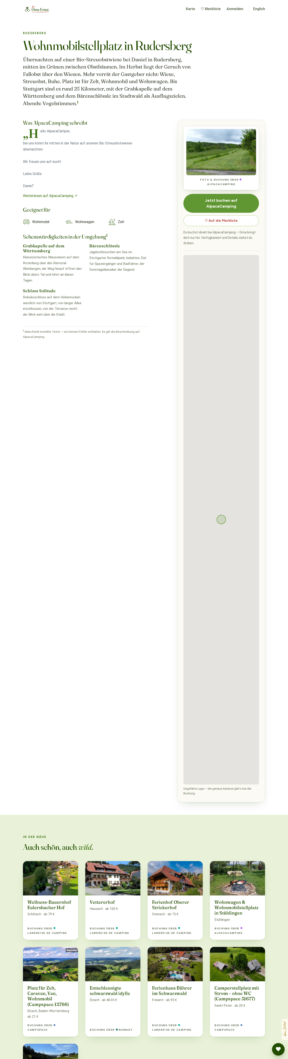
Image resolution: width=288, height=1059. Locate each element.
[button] (278, 1049)
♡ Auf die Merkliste (221, 221)
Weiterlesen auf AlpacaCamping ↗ (50, 196)
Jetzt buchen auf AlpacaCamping (221, 203)
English (259, 9)
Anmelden (235, 9)
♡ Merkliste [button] (211, 9)
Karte (190, 9)
